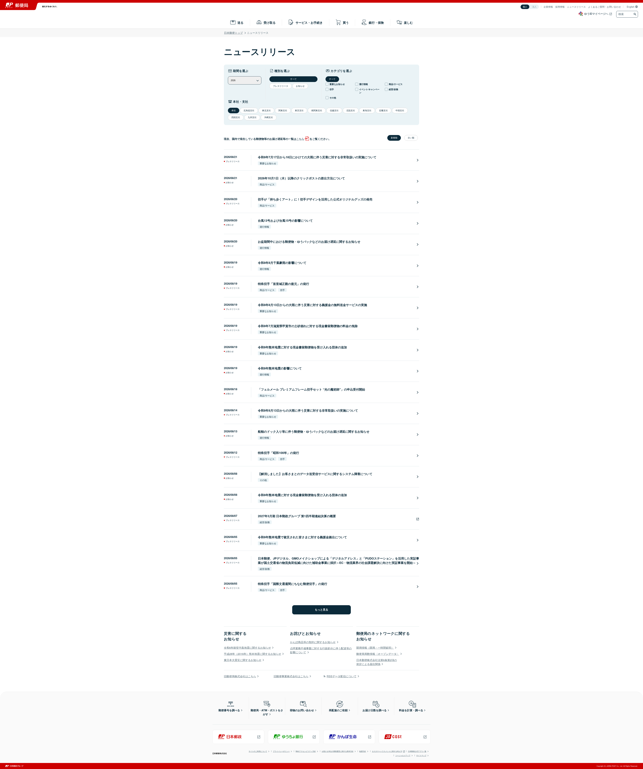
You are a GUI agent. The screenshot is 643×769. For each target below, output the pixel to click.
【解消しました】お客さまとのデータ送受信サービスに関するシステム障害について (315, 474)
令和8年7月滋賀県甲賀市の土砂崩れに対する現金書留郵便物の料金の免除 (308, 326)
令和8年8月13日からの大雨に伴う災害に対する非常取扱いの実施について (308, 410)
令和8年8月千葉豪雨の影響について (282, 263)
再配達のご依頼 (338, 710)
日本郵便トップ (233, 33)
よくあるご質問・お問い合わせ (604, 6)
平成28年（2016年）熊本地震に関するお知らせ (252, 654)
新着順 (394, 138)
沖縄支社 (268, 117)
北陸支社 (350, 110)
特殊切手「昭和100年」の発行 (278, 453)
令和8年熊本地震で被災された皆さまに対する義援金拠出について (302, 537)
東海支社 (367, 110)
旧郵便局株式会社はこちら (240, 676)
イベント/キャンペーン (369, 91)
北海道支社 (248, 110)
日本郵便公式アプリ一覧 (417, 751)
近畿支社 (383, 110)
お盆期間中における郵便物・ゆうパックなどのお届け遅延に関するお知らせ (309, 241)
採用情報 (560, 6)
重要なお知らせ (337, 84)
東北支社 (266, 110)
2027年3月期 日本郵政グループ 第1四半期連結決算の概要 (297, 516)
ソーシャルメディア (402, 755)
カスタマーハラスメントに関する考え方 (387, 751)
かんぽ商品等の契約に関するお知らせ (313, 642)
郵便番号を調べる (229, 710)
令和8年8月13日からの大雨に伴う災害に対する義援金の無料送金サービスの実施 (312, 305)
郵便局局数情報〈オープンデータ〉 (377, 654)
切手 (332, 89)
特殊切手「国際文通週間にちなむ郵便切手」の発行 (292, 584)
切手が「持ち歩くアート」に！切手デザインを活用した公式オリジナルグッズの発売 (315, 199)
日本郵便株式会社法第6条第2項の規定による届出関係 (376, 662)
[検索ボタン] (635, 14)
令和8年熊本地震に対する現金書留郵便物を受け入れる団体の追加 (302, 347)
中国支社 (400, 110)
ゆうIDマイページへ (596, 14)
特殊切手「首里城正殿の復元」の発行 (283, 284)
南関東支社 (316, 110)
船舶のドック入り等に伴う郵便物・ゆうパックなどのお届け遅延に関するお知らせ (313, 431)
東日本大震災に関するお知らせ (242, 660)
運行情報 (363, 84)
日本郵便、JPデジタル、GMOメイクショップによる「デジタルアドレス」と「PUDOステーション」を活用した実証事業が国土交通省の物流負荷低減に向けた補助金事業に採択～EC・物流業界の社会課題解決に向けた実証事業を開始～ (338, 560)
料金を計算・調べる (411, 710)
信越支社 (334, 110)
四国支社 (235, 117)
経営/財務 (393, 89)
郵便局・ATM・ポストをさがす (267, 712)
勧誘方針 (362, 751)
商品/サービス (396, 84)
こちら (300, 139)
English (630, 6)
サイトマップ (421, 755)
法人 (534, 7)
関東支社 (282, 110)
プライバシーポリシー (281, 751)
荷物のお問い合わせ (302, 710)
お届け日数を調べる (375, 710)
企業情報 (548, 6)
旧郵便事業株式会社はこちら (291, 676)
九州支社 (252, 117)
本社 (233, 110)
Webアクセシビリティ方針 (306, 751)
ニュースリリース (576, 6)
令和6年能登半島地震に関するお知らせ (247, 648)
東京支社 (299, 110)
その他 (333, 97)
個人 (525, 7)
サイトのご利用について (258, 751)
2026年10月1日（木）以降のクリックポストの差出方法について (301, 178)
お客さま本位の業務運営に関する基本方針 (337, 751)
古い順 (411, 138)
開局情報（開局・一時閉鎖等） (375, 648)
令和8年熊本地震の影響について (280, 368)
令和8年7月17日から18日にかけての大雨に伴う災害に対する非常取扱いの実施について (317, 157)
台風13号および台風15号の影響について (285, 220)
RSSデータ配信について (341, 676)
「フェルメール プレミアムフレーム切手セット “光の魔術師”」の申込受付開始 (311, 389)
